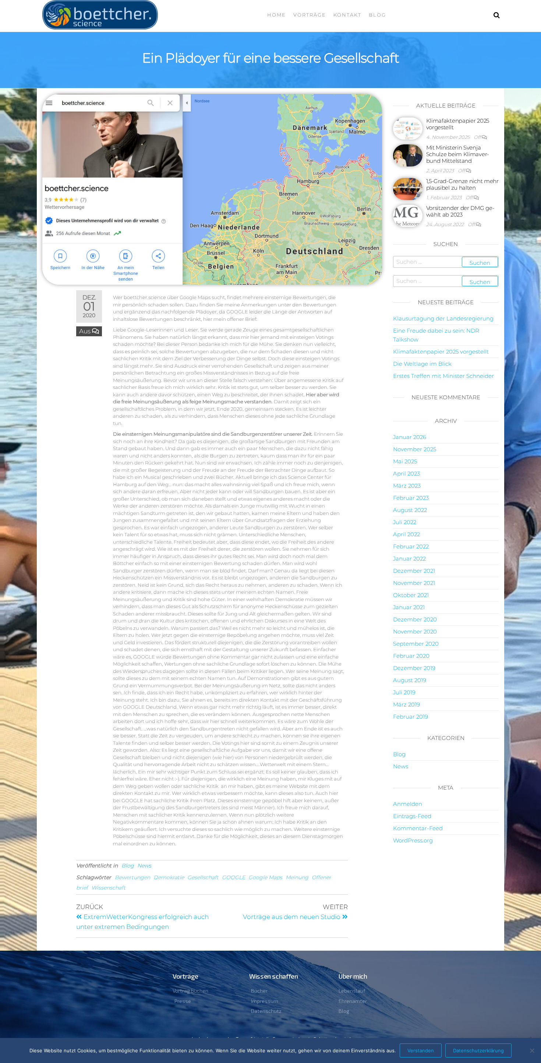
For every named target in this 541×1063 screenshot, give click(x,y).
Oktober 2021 (411, 595)
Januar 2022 (409, 558)
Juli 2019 (404, 692)
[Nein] (531, 1050)
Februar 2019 (410, 716)
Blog (377, 15)
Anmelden (407, 803)
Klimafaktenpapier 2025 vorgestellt (457, 124)
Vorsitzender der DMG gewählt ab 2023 (460, 211)
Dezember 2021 (414, 570)
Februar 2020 (411, 655)
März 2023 (407, 485)
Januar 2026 (409, 437)
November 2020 (415, 631)
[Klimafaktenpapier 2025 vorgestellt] (407, 127)
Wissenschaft (108, 887)
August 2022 (410, 509)
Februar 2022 (411, 546)
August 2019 (409, 680)
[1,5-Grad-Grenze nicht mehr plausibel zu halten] (407, 188)
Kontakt (347, 15)
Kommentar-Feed (418, 828)
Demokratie (168, 877)
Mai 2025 (405, 461)
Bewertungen (132, 877)
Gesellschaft (203, 877)
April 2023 (406, 473)
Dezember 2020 (415, 619)
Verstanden (420, 1050)
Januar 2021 (409, 607)
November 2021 (414, 582)
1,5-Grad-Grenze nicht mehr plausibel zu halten (462, 184)
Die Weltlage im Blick (422, 363)
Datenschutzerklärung (478, 1050)
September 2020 (416, 643)
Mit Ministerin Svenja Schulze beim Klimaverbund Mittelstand (457, 154)
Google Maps (265, 877)
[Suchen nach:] (446, 262)
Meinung (297, 877)
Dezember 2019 (414, 667)
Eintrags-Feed (412, 816)
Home (276, 15)
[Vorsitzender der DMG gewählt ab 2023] (407, 215)
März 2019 (406, 704)
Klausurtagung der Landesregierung (443, 318)
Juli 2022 (404, 522)
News (144, 865)
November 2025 (414, 449)
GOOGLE (233, 877)
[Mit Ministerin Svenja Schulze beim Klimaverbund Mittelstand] (407, 154)
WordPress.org (413, 840)
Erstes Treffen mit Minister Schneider (443, 375)
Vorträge (309, 15)
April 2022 (406, 534)
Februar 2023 (411, 497)
